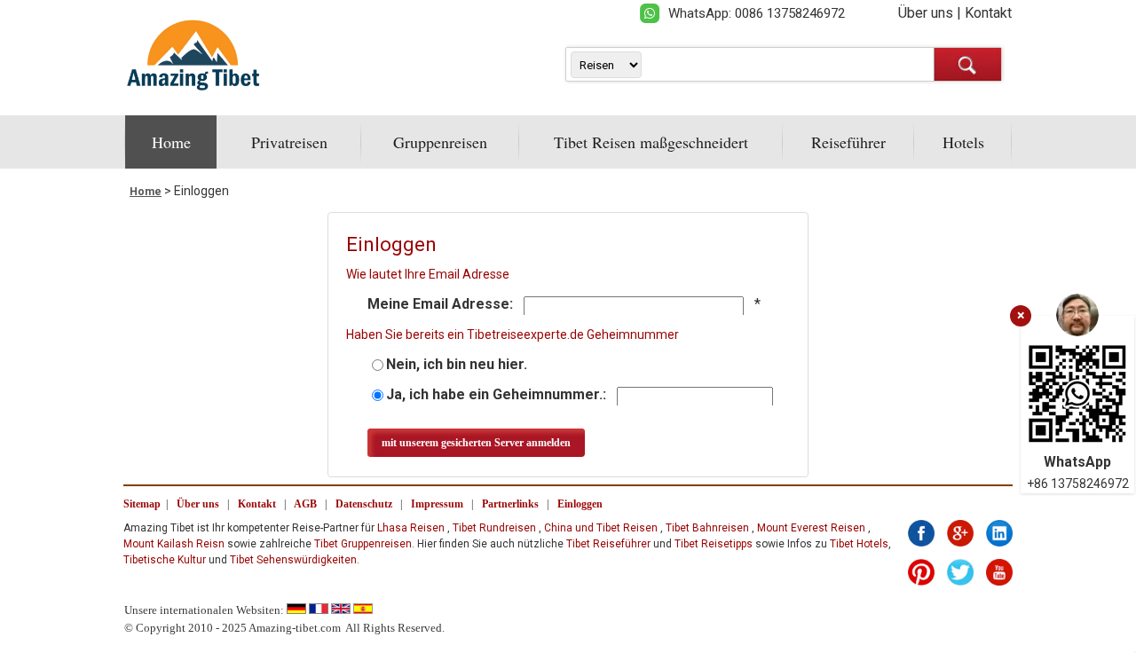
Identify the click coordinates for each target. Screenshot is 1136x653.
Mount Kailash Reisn (174, 544)
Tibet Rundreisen (494, 528)
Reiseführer (848, 142)
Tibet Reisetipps (713, 544)
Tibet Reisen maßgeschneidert (651, 142)
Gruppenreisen (440, 142)
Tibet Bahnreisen (707, 528)
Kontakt (988, 12)
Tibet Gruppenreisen (363, 544)
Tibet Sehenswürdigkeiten (293, 560)
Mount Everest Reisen (811, 528)
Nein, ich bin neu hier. (456, 364)
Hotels (963, 142)
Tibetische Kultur (164, 560)
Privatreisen (289, 142)
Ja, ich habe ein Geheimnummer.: (496, 394)
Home (171, 142)
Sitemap (142, 504)
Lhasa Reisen (411, 528)
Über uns (925, 12)
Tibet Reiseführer (608, 544)
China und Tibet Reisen (601, 528)
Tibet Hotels (859, 544)
